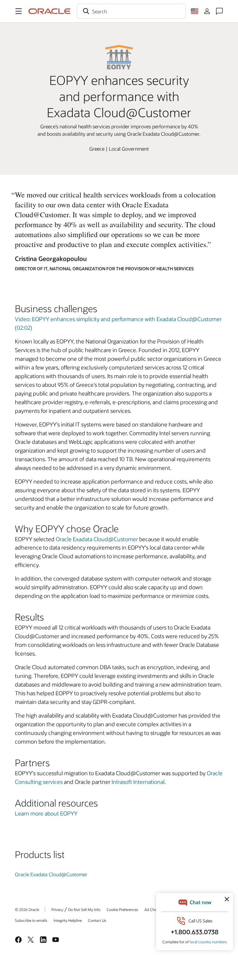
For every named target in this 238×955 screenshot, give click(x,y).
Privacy (57, 909)
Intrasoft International (138, 781)
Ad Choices (153, 909)
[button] (18, 11)
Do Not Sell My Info (84, 909)
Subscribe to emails (31, 920)
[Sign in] (207, 11)
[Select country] (194, 11)
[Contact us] (219, 11)
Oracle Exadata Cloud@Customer (97, 539)
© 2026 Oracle (27, 909)
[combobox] (131, 11)
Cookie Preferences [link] (122, 909)
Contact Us (97, 920)
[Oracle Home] (49, 11)
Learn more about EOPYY (46, 813)
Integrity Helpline (68, 920)
